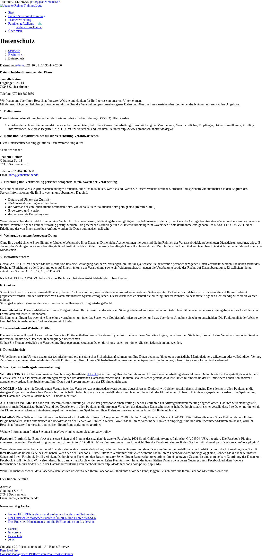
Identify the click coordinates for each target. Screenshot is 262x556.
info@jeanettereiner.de (45, 1)
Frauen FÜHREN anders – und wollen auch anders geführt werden (51, 514)
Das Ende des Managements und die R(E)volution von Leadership (51, 521)
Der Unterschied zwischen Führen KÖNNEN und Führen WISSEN (52, 518)
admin (20, 65)
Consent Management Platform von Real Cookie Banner (36, 554)
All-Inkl (92, 374)
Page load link (9, 550)
